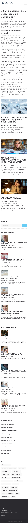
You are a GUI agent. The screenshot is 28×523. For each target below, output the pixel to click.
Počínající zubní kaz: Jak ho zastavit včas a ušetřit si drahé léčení (13, 295)
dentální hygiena (16, 474)
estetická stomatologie (9, 468)
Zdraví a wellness (8, 427)
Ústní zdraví (6, 434)
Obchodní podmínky (6, 510)
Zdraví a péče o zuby (8, 424)
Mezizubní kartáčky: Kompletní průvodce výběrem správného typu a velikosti (13, 260)
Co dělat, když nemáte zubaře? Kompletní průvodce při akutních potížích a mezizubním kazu (14, 372)
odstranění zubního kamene (9, 490)
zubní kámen (5, 477)
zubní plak (14, 487)
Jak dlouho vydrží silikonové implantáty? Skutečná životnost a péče (13, 278)
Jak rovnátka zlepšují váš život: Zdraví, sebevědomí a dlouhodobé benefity (12, 312)
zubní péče (5, 487)
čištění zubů (5, 496)
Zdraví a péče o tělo (8, 440)
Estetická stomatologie (10, 430)
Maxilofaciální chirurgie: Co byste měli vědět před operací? (13, 160)
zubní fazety (18, 480)
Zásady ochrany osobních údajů (9, 512)
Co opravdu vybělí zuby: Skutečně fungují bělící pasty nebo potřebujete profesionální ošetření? (13, 407)
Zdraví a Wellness (7, 443)
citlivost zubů (16, 477)
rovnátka (15, 484)
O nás (2, 508)
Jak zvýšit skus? (5, 337)
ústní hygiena (6, 465)
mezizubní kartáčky (7, 493)
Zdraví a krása (7, 437)
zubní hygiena (6, 484)
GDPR (2, 513)
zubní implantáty (6, 480)
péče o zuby (22, 468)
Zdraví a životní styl (8, 447)
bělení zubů (16, 471)
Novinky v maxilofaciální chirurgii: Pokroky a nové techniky (14, 120)
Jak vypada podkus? (11, 198)
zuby (13, 496)
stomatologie (6, 471)
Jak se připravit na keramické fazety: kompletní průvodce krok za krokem (11, 354)
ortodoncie (5, 474)
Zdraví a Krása (6, 450)
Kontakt (3, 515)
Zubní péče (5, 453)
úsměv (17, 493)
